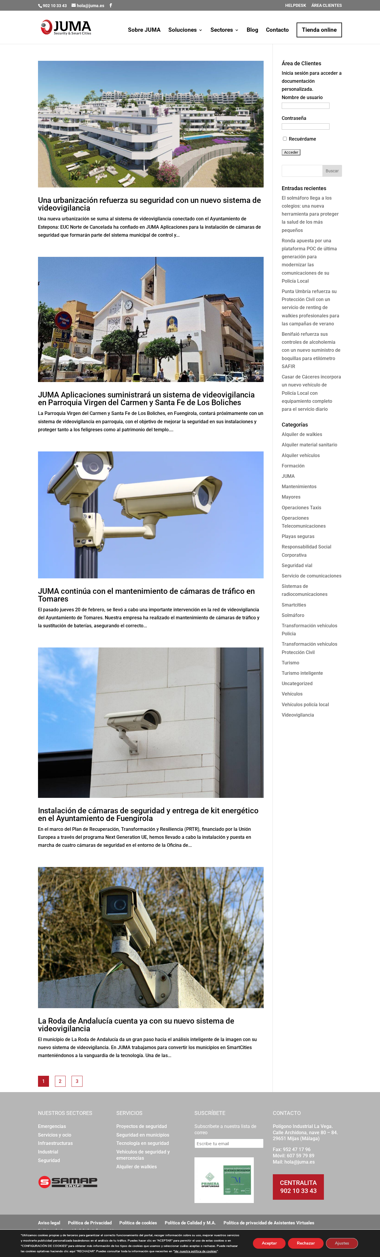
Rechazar (306, 1243)
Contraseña (294, 118)
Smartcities (294, 605)
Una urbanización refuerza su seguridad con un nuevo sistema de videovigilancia (149, 204)
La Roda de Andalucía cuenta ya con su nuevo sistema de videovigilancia (136, 1024)
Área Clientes (326, 5)
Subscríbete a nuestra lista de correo (225, 1129)
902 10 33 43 (298, 1190)
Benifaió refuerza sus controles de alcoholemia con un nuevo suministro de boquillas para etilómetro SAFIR (311, 350)
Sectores (221, 30)
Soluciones (182, 30)
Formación (293, 466)
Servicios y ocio (54, 1135)
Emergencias (52, 1126)
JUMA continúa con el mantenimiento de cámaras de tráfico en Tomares (146, 595)
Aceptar (269, 1243)
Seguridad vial (297, 565)
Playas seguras (298, 536)
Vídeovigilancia (298, 715)
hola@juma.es (299, 1162)
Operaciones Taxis (301, 507)
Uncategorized (297, 683)
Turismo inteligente (302, 673)
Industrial (48, 1152)
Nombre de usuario (302, 97)
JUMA (288, 476)
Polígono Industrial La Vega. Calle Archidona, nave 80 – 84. (305, 1129)
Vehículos (292, 694)
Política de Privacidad (90, 1223)
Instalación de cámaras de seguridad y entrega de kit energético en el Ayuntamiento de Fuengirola (148, 814)
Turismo (290, 663)
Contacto (277, 30)
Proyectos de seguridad (141, 1126)
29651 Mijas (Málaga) (296, 1138)
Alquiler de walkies (302, 434)
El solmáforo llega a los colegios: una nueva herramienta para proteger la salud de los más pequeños (310, 214)
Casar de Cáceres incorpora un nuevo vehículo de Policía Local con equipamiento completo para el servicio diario (311, 393)
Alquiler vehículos (301, 455)
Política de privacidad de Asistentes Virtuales (269, 1223)
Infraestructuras (55, 1143)
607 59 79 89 (300, 1156)
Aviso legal (49, 1223)
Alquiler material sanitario (309, 445)
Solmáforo (293, 615)
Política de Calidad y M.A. (190, 1223)
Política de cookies (138, 1223)
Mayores (291, 497)
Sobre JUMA (144, 30)
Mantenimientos (299, 486)
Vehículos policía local (305, 704)
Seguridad (49, 1160)
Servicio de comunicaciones (311, 576)
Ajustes (342, 1243)
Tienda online (319, 29)
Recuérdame (302, 139)
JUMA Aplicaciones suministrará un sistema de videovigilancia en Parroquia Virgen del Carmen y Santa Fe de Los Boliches (146, 398)
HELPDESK (295, 5)
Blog (252, 30)
